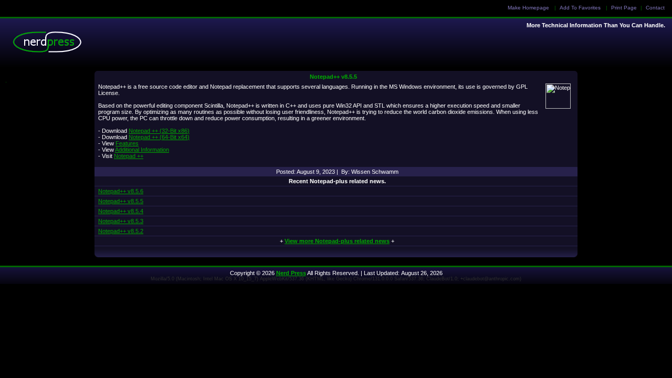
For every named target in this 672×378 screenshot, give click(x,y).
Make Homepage (528, 7)
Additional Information (142, 149)
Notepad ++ (128, 156)
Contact (655, 7)
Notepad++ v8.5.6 (120, 191)
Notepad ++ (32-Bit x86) (159, 131)
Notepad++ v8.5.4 (120, 211)
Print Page (624, 7)
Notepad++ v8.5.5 (333, 77)
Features (127, 143)
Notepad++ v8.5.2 (120, 231)
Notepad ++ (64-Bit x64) (159, 137)
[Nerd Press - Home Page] (49, 44)
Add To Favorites (580, 7)
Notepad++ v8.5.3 (120, 221)
